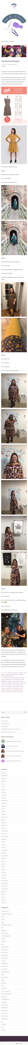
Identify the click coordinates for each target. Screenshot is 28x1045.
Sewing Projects (9, 676)
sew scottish (19, 686)
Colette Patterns (15, 679)
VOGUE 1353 (3, 1024)
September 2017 (4, 855)
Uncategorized (4, 1018)
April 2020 (3, 811)
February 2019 (4, 825)
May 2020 (3, 808)
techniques (20, 691)
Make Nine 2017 (4, 949)
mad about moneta (17, 672)
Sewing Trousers (4, 1010)
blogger (15, 677)
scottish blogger (17, 684)
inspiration (4, 683)
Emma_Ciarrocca (8, 751)
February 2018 (4, 850)
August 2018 (3, 839)
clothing (3, 919)
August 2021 (3, 781)
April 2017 (3, 869)
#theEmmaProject (5, 911)
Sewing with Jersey (6, 691)
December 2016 (4, 880)
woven (2, 1027)
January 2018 (3, 853)
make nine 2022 (4, 958)
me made (3, 960)
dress (22, 679)
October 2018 (4, 833)
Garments (3, 938)
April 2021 (3, 789)
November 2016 (4, 883)
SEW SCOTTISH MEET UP (6, 994)
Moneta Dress (16, 683)
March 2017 (3, 872)
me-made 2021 (4, 969)
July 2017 (3, 861)
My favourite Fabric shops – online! (8, 731)
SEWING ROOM (4, 1007)
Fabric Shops (3, 930)
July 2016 (3, 894)
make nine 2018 (4, 952)
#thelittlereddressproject (6, 913)
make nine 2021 (4, 955)
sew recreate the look (5, 991)
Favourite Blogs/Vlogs (5, 936)
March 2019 (3, 822)
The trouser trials (4, 726)
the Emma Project (4, 1016)
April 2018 (3, 847)
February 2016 (4, 902)
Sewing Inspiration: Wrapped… (16, 741)
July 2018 (3, 842)
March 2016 (3, 900)
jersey (10, 683)
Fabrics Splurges (4, 933)
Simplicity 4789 (4, 1013)
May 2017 (3, 866)
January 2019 (3, 828)
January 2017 (3, 877)
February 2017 (4, 875)
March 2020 (3, 814)
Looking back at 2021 (5, 723)
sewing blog (9, 688)
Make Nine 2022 (4, 720)
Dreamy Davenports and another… (18, 751)
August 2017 (3, 858)
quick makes (15, 674)
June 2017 (3, 864)
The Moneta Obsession (10, 61)
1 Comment (3, 66)
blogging (21, 677)
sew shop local (4, 996)
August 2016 (3, 891)
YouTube (3, 1029)
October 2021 (4, 778)
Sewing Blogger (17, 688)
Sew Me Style (4, 988)
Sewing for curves (6, 690)
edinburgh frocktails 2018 (6, 924)
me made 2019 (4, 963)
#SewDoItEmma (8, 677)
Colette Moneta (5, 679)
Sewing (3, 688)
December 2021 (4, 775)
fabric (9, 672)
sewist (14, 691)
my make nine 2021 (5, 971)
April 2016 (3, 897)
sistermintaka (8, 760)
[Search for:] (14, 712)
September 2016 (4, 888)
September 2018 (4, 836)
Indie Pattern (19, 681)
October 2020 (4, 803)
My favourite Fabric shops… (13, 746)
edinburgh (4, 681)
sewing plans (4, 1002)
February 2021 (4, 795)
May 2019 (3, 819)
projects (3, 684)
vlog (2, 1021)
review (2, 985)
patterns (9, 674)
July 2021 (3, 784)
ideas (13, 681)
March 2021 (3, 792)
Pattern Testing (4, 977)
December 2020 (4, 800)
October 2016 (4, 886)
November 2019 (4, 817)
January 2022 (3, 772)
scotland (9, 684)
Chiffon (2, 916)
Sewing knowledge (17, 690)
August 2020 (4, 806)
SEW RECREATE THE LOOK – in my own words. (10, 729)
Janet (7, 746)
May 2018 (3, 844)
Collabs (2, 922)
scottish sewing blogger (8, 686)
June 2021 (3, 786)
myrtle (2, 974)
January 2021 (3, 797)
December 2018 (4, 830)
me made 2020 (4, 966)
